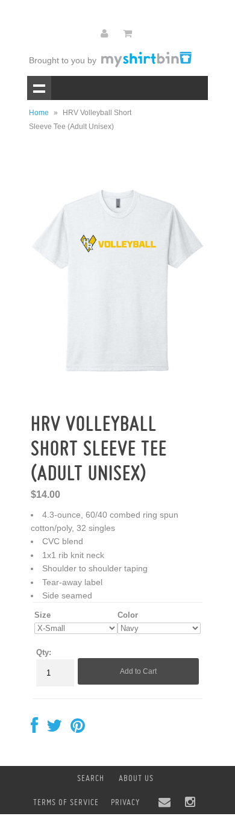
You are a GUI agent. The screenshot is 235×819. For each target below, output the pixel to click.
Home (39, 112)
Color (128, 615)
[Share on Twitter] (54, 728)
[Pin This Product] (77, 728)
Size (42, 615)
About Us (136, 778)
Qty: (43, 652)
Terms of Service (66, 802)
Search (90, 778)
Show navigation (39, 88)
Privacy (125, 802)
